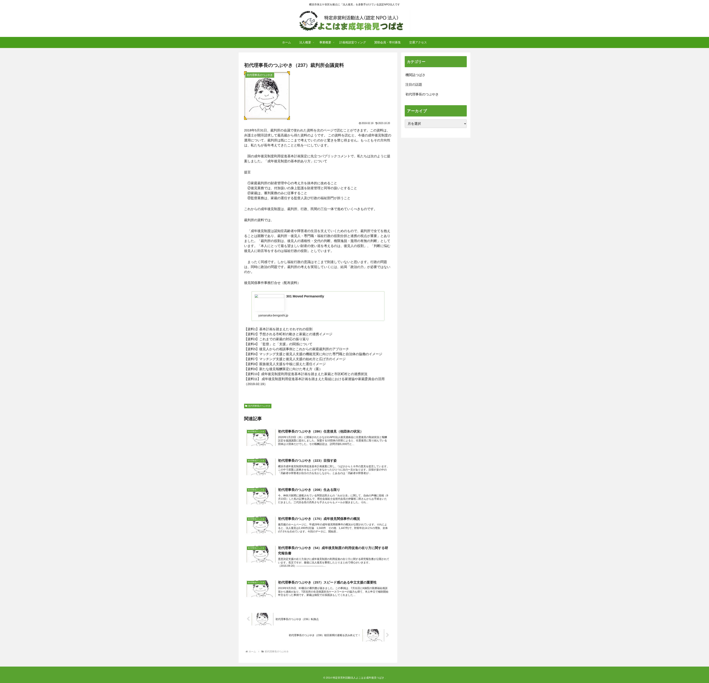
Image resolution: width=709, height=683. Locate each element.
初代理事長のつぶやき (259, 406)
